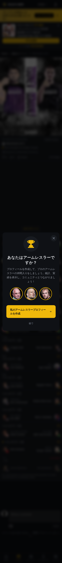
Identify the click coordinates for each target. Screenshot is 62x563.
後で (31, 323)
